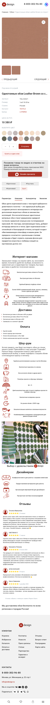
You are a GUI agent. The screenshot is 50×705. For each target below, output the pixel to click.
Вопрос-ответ (41, 640)
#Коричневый (10, 188)
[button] (38, 461)
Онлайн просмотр (27, 174)
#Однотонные (10, 184)
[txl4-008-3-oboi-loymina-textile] (37, 138)
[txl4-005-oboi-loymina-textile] (4, 138)
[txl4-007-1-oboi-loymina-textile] (21, 138)
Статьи (21, 647)
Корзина (5, 636)
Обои (12, 12)
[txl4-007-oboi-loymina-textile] (15, 138)
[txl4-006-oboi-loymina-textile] (9, 138)
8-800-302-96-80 (33, 4)
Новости (22, 640)
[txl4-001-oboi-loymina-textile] (4, 133)
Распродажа (40, 643)
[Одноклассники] (18, 691)
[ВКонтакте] (14, 691)
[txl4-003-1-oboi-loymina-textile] (32, 133)
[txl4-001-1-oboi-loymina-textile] (9, 133)
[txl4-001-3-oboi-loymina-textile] (15, 133)
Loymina (23, 112)
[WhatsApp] (27, 691)
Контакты (22, 636)
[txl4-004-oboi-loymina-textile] (43, 133)
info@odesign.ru (8, 682)
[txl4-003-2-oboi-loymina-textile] (37, 133)
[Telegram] (21, 691)
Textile (23, 109)
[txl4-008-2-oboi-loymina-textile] (32, 138)
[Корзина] (33, 702)
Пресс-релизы (24, 643)
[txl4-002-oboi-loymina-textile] (21, 133)
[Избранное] (21, 702)
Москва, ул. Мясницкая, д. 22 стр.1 (16, 677)
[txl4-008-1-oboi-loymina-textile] (26, 138)
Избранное (6, 640)
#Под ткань (30, 184)
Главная (5, 12)
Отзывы (38, 636)
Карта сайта (40, 647)
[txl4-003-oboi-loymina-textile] (26, 133)
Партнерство (23, 651)
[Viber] (24, 691)
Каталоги (6, 643)
